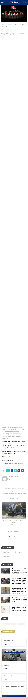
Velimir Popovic (6, 33)
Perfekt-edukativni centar (10, 675)
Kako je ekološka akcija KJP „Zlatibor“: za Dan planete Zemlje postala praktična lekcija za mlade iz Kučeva (19, 581)
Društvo (10, 24)
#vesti (3, 463)
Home (3, 24)
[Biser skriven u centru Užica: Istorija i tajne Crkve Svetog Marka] (5, 600)
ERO (13, 460)
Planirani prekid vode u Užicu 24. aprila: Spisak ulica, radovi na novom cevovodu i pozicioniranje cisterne (19, 571)
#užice (6, 463)
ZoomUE (8, 456)
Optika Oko (6, 665)
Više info (6, 644)
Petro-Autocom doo (9, 640)
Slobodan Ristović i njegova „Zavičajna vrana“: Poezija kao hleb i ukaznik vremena (19, 608)
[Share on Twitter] (15, 470)
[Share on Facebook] (12, 470)
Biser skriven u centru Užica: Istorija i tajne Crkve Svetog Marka (19, 599)
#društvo (11, 463)
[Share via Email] (22, 470)
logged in (10, 536)
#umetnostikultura (18, 463)
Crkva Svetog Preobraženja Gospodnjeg (14, 686)
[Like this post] (8, 470)
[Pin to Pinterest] (19, 470)
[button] (2, 2)
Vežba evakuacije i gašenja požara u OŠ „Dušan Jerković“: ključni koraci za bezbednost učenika (19, 590)
